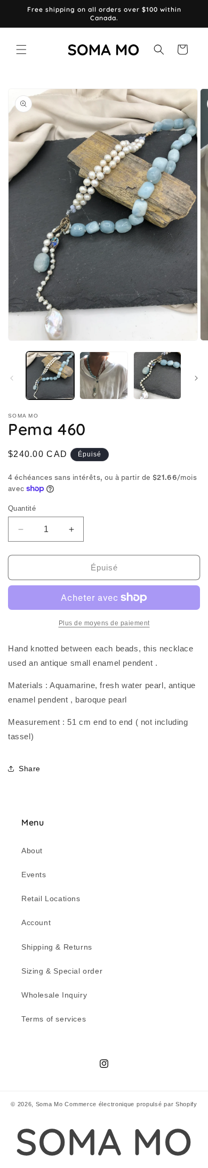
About (32, 850)
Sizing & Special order (61, 971)
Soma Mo (49, 1104)
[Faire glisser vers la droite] (196, 378)
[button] (21, 49)
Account (36, 922)
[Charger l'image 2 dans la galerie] (103, 375)
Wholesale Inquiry (54, 995)
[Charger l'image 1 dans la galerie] (50, 375)
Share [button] (30, 768)
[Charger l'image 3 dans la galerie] (157, 375)
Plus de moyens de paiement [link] (104, 623)
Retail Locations (51, 898)
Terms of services (53, 1019)
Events (33, 874)
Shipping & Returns (56, 947)
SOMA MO (103, 1141)
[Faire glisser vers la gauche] (11, 378)
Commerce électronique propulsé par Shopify (131, 1104)
